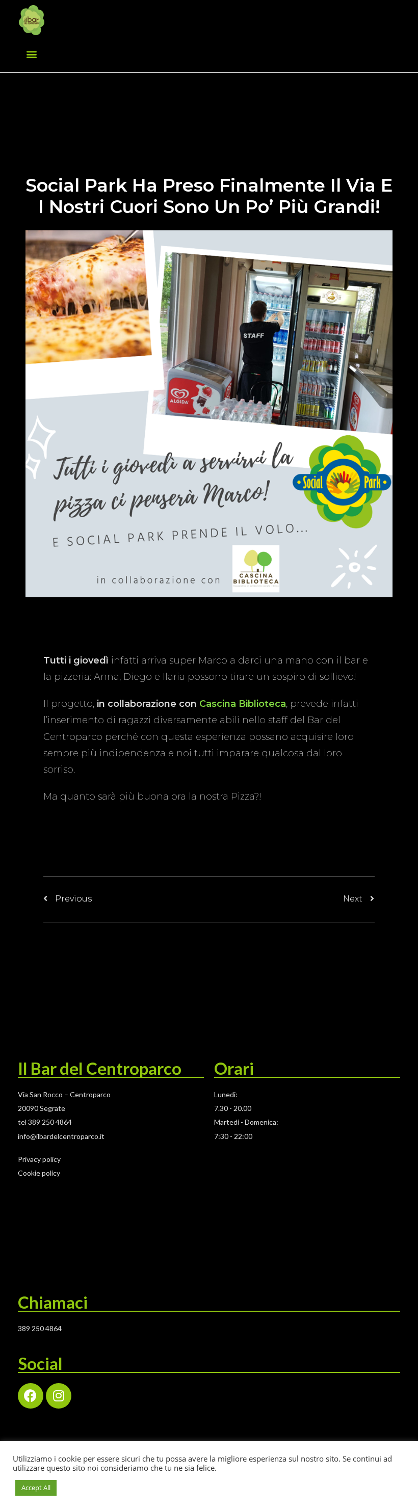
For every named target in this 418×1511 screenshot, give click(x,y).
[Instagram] (58, 1396)
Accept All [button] (35, 1487)
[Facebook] (30, 1396)
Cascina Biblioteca (242, 703)
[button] (31, 53)
